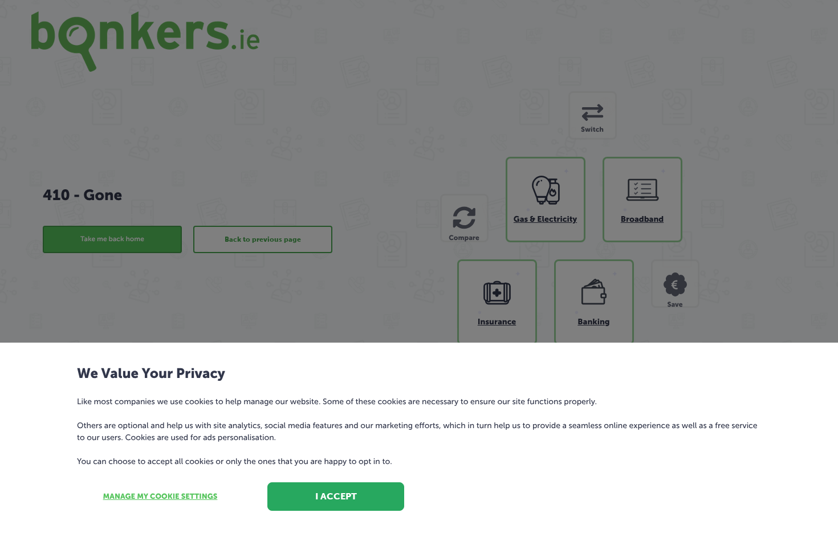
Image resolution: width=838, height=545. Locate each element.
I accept (336, 496)
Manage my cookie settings (160, 497)
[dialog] (419, 272)
